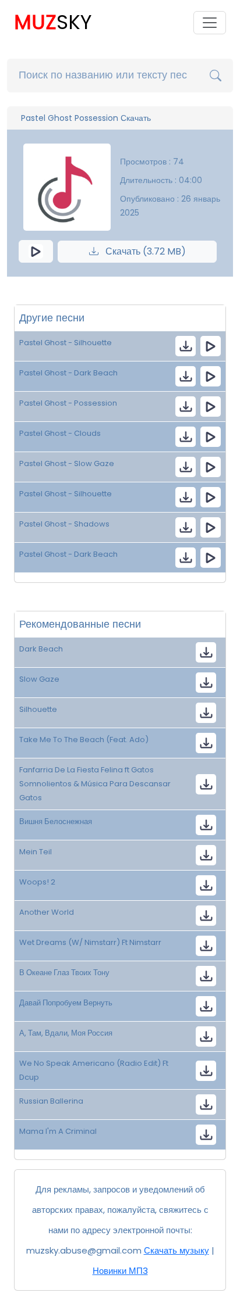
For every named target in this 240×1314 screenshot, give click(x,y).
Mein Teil (35, 851)
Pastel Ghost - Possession (68, 403)
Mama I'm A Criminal (58, 1131)
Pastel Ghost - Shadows (64, 523)
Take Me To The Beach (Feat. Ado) (84, 739)
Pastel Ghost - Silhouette (65, 342)
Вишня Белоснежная (55, 821)
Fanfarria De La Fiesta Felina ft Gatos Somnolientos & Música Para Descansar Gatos (95, 783)
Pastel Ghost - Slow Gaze (66, 463)
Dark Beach (41, 648)
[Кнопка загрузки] (206, 652)
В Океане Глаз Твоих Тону (64, 972)
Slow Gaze (39, 679)
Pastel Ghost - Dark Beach (68, 372)
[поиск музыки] (215, 75)
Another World (46, 912)
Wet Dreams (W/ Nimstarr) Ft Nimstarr (90, 942)
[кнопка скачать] (185, 346)
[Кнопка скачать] (206, 743)
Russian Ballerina (51, 1101)
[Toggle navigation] (209, 22)
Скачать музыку (176, 1250)
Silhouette (38, 709)
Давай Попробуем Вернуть (65, 1002)
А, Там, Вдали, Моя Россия (65, 1033)
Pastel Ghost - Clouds (60, 433)
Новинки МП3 (120, 1271)
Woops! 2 (37, 881)
